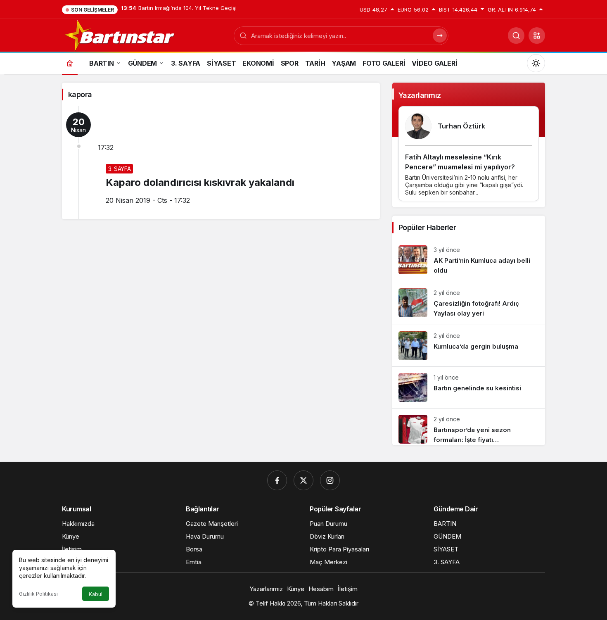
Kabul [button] (95, 594)
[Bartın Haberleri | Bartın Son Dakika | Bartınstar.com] (120, 35)
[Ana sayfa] (70, 63)
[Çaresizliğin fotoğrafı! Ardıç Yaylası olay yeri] (468, 303)
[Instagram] (330, 480)
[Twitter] (303, 480)
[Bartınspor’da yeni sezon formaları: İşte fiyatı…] (468, 427)
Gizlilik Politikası (38, 594)
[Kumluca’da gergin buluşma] (468, 345)
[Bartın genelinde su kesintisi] (468, 387)
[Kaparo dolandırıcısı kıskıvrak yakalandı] (221, 162)
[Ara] (516, 35)
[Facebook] (277, 480)
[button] (537, 35)
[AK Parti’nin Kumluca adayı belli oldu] (468, 260)
